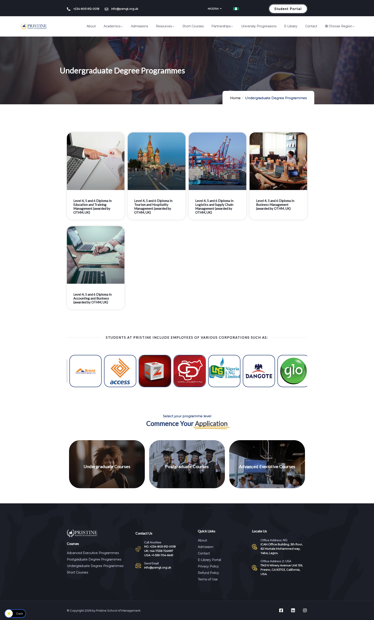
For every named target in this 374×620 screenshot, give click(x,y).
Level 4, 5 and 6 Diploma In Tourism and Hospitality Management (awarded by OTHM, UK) (153, 206)
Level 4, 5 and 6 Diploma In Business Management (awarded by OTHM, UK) (275, 204)
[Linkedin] (293, 610)
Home (235, 98)
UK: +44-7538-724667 (158, 550)
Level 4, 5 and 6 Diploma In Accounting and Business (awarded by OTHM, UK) (92, 298)
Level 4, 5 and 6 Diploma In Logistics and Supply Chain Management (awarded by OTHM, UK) (214, 206)
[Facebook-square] (281, 610)
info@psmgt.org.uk (157, 567)
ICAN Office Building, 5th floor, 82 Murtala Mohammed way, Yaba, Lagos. (282, 549)
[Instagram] (305, 610)
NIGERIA (213, 8)
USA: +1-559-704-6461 (158, 555)
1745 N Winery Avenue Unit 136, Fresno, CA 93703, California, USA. (282, 570)
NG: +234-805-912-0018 (160, 546)
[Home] (34, 26)
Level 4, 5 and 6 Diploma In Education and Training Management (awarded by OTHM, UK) (92, 206)
